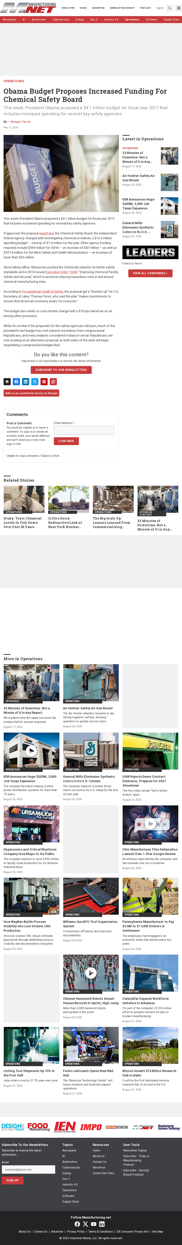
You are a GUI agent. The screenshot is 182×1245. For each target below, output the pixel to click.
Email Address (64, 423)
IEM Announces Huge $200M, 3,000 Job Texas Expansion (138, 203)
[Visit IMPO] (91, 1127)
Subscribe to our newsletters (61, 370)
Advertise (57, 1231)
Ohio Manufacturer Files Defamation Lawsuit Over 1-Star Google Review (150, 852)
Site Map (157, 1231)
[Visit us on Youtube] (93, 1224)
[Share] (16, 381)
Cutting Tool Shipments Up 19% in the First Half (29, 1073)
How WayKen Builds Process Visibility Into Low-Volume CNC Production (27, 926)
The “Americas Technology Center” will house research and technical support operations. (87, 1084)
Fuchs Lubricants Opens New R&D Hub (88, 1073)
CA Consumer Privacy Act (132, 1231)
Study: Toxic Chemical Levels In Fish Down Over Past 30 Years (23, 522)
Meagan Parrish (20, 121)
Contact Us (40, 1231)
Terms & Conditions (101, 1231)
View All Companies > (150, 273)
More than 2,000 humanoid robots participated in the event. (84, 1010)
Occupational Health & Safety (42, 291)
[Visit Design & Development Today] (13, 1127)
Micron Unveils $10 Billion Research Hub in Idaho (149, 1073)
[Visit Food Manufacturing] (39, 1127)
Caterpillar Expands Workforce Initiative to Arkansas (145, 1001)
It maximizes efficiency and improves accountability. (87, 933)
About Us (24, 1231)
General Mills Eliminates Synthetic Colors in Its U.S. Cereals (138, 227)
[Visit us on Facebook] (77, 1224)
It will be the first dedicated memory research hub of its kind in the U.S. (145, 1082)
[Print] (7, 381)
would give (46, 233)
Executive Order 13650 (62, 272)
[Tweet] (34, 381)
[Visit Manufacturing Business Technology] (169, 1127)
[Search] (169, 8)
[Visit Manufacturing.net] (143, 1127)
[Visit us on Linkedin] (102, 1224)
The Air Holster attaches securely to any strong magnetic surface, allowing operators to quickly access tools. (88, 717)
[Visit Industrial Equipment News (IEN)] (65, 1127)
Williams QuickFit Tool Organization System (90, 924)
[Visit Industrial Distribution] (117, 1127)
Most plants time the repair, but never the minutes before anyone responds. (30, 719)
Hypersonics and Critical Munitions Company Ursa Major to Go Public (30, 852)
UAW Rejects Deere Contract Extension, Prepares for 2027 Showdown (144, 781)
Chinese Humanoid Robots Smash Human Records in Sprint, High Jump (91, 1001)
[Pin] (44, 381)
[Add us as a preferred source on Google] (53, 381)
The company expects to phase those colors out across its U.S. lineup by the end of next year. (90, 790)
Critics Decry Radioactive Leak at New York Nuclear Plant (65, 522)
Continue (66, 441)
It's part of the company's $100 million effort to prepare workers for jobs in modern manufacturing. (146, 1012)
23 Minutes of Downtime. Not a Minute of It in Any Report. (136, 157)
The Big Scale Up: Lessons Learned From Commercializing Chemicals (111, 522)
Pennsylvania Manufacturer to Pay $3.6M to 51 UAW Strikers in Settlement (148, 926)
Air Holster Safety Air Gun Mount (138, 178)
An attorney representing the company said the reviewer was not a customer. (149, 861)
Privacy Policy (76, 1231)
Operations (14, 81)
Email (5, 1162)
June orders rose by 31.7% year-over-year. (31, 1080)
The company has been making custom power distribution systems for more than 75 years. (30, 790)
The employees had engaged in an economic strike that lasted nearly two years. (147, 940)
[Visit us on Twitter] (85, 1224)
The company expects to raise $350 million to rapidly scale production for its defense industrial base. (31, 863)
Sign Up (13, 1180)
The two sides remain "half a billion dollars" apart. (144, 792)
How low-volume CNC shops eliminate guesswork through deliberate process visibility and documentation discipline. (28, 940)
